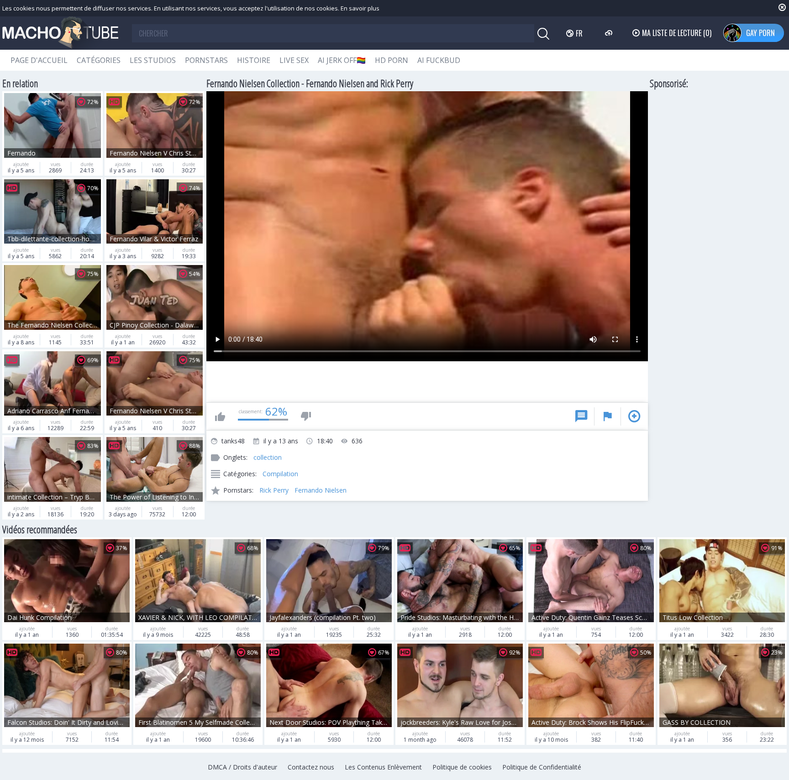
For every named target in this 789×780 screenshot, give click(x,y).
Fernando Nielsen (321, 490)
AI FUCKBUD (438, 60)
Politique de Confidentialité (541, 767)
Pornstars (206, 60)
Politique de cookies (462, 767)
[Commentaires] (581, 416)
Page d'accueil (39, 60)
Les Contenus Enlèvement (383, 767)
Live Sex (294, 60)
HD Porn (391, 60)
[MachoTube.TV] (60, 33)
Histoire (253, 60)
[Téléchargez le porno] (609, 33)
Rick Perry (274, 490)
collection (267, 457)
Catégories (99, 60)
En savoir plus (360, 8)
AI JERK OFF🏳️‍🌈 (342, 60)
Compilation (280, 473)
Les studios (153, 60)
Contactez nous (311, 767)
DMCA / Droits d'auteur (242, 767)
